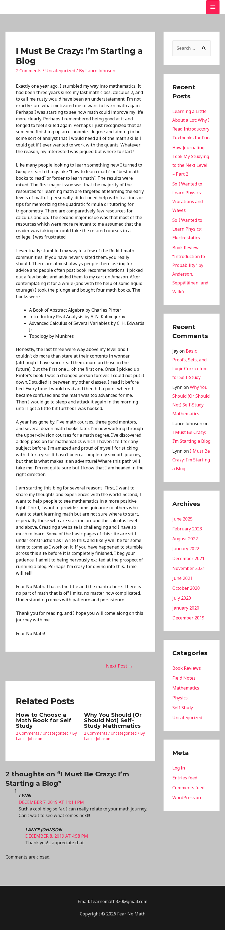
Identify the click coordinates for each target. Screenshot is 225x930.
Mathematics (185, 688)
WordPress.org (187, 798)
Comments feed (188, 788)
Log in (178, 768)
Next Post (119, 666)
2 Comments (28, 71)
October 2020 (186, 588)
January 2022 (185, 549)
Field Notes (184, 678)
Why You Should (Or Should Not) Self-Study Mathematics (113, 720)
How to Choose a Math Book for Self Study (43, 720)
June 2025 (182, 519)
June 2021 (182, 578)
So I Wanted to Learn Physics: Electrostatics (187, 229)
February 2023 (187, 529)
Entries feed (184, 778)
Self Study (182, 708)
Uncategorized (60, 71)
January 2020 (185, 608)
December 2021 (188, 558)
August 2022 (185, 539)
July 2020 (181, 598)
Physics (180, 698)
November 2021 (188, 568)
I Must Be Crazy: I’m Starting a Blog (191, 460)
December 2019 (188, 618)
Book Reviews (186, 668)
